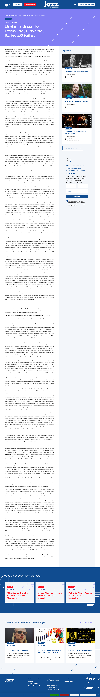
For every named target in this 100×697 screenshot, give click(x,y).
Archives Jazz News (52, 685)
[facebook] (94, 680)
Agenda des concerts (34, 685)
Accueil (6, 15)
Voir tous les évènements (73, 148)
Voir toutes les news (86, 622)
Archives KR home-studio (54, 689)
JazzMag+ (18, 4)
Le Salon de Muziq (33, 683)
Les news (11, 15)
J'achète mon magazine (86, 4)
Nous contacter (68, 681)
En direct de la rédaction (35, 679)
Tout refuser (64, 695)
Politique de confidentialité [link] (88, 695)
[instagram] (87, 680)
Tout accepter (55, 695)
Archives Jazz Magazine (53, 683)
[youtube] (90, 680)
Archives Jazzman (52, 687)
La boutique (67, 679)
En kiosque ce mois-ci (53, 680)
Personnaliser (74, 695)
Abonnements (30, 4)
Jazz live (17, 15)
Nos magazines (49, 679)
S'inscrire (77, 196)
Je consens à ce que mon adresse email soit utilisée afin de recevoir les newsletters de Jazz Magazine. (77, 203)
